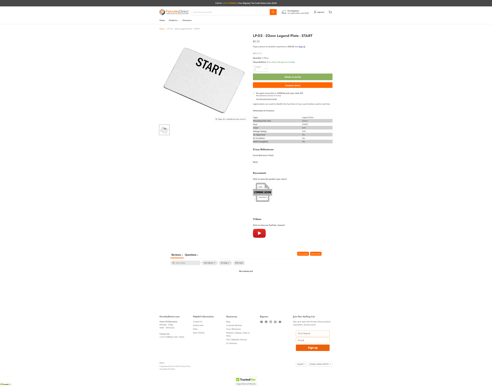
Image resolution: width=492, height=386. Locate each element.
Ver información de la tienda (266, 99)
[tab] (191, 255)
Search (162, 363)
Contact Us (197, 321)
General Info (198, 325)
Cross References (233, 329)
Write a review (316, 254)
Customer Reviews (234, 325)
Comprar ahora (292, 85)
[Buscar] (273, 12)
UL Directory (231, 343)
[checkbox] (239, 263)
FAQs (195, 329)
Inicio (162, 29)
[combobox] (231, 12)
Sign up (313, 347)
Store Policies (199, 333)
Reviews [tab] (177, 254)
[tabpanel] (246, 279)
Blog (228, 321)
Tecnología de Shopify (167, 369)
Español (300, 364)
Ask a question (303, 254)
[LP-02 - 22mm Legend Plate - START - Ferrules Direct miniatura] (164, 130)
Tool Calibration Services (236, 339)
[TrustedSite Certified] (246, 381)
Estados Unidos (319, 364)
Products (173, 20)
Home (162, 20)
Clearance (187, 20)
